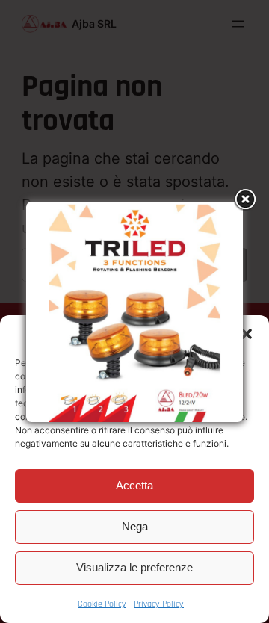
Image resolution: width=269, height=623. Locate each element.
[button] (246, 333)
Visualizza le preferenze (134, 567)
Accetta (134, 485)
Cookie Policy (102, 604)
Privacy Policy (159, 604)
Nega (135, 526)
